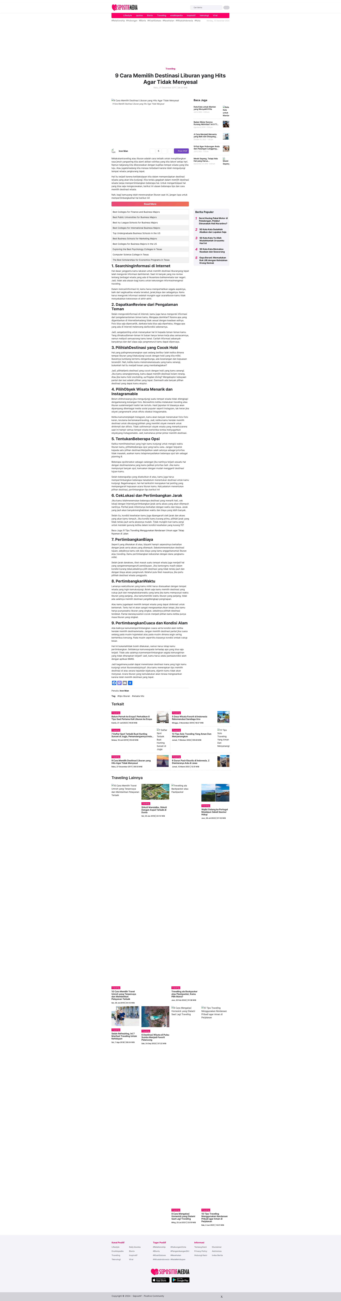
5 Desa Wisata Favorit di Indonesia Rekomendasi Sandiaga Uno (189, 717)
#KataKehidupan (177, 1259)
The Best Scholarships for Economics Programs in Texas (141, 260)
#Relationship (118, 20)
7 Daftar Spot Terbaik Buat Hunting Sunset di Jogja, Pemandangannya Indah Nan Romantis (132, 736)
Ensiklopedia (117, 1251)
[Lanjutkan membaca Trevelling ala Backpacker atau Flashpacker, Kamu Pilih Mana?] (185, 883)
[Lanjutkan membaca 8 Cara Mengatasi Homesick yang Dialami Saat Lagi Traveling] (185, 1106)
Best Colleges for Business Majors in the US (135, 244)
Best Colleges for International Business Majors (136, 228)
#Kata (197, 20)
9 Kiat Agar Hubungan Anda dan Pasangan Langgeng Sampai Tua (207, 148)
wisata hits (138, 696)
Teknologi (116, 1259)
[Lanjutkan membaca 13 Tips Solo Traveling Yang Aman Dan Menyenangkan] (223, 737)
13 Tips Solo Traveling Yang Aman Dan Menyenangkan (191, 735)
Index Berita (217, 1255)
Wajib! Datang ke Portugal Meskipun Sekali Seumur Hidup (214, 812)
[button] (226, 7)
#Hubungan (131, 20)
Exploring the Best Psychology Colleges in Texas (137, 249)
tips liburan (124, 696)
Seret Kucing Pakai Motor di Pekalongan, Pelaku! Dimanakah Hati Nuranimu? (213, 221)
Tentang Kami (200, 1247)
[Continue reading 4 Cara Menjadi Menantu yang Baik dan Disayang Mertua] (226, 136)
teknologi (204, 15)
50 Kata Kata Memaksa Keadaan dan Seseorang (212, 250)
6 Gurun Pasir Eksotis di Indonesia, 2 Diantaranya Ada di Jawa (190, 761)
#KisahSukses (154, 20)
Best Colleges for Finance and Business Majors (136, 212)
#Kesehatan (168, 20)
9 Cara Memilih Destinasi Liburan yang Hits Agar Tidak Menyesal (131, 761)
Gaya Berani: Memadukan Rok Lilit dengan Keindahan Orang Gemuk (213, 260)
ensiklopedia (176, 15)
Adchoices (217, 1251)
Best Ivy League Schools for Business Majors (135, 222)
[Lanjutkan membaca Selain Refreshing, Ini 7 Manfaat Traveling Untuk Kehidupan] (125, 1015)
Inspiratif (191, 15)
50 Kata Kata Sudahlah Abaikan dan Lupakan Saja (212, 230)
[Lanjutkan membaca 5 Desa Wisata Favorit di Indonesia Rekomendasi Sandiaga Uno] (223, 716)
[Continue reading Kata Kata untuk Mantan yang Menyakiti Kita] (226, 111)
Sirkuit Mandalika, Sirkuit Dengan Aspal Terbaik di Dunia (154, 810)
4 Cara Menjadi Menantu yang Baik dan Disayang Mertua (205, 136)
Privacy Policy (200, 1251)
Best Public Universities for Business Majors (135, 217)
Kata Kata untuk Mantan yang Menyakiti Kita (205, 108)
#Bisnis (142, 20)
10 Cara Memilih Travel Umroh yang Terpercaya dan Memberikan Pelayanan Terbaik (123, 995)
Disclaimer (217, 1247)
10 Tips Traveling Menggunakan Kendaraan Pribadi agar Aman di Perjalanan (214, 1217)
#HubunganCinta (178, 1247)
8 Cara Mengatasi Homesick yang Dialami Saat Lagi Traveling (183, 1216)
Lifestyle (127, 15)
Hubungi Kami (200, 1255)
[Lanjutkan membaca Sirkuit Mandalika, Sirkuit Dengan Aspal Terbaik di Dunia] (155, 791)
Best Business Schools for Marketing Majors (135, 238)
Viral (215, 15)
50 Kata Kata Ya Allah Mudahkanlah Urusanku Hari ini (212, 241)
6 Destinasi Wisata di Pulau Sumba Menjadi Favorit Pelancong (155, 1037)
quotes (139, 15)
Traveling (161, 15)
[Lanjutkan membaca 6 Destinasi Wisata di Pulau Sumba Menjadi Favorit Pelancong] (155, 1016)
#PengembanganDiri (179, 1251)
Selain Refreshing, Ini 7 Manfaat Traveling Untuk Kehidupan (124, 1036)
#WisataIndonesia (184, 20)
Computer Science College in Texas (131, 254)
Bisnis (150, 15)
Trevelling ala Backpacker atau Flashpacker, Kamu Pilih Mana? (184, 994)
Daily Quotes (135, 1247)
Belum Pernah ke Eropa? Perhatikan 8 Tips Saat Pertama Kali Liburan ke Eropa (131, 717)
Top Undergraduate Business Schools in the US (136, 233)
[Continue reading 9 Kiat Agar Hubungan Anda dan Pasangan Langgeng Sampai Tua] (226, 148)
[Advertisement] (22, 12)
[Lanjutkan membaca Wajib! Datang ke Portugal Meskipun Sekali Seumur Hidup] (215, 792)
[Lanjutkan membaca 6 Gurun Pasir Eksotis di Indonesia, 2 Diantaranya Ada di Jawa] (223, 760)
